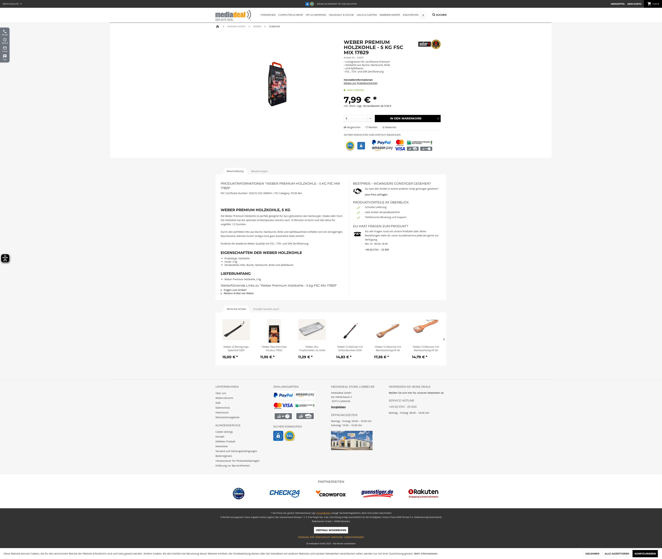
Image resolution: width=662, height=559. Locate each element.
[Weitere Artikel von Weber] (429, 44)
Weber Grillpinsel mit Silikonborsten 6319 (350, 348)
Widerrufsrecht (224, 398)
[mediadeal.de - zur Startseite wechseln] (233, 15)
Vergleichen (353, 127)
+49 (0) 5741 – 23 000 (377, 249)
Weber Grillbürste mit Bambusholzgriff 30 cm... (426, 348)
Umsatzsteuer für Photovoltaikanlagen (237, 460)
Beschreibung (235, 171)
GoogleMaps (338, 407)
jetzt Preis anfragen (376, 194)
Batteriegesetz (223, 456)
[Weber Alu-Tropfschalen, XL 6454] (312, 331)
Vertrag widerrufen (331, 530)
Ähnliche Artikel (236, 309)
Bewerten (390, 127)
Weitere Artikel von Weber (238, 293)
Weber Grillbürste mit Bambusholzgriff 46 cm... (388, 348)
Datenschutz (222, 407)
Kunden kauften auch (266, 309)
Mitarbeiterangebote (227, 417)
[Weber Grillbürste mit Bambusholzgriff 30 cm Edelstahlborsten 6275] (426, 331)
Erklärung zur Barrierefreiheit (232, 465)
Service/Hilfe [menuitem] (11, 4)
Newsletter (221, 446)
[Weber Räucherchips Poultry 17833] (274, 331)
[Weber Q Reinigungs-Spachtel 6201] (236, 331)
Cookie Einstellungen (354, 536)
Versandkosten (323, 513)
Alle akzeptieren (617, 553)
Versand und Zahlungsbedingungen (236, 451)
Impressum (222, 412)
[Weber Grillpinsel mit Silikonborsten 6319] (350, 331)
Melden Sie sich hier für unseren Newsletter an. (416, 392)
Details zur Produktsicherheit (360, 83)
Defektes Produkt (225, 441)
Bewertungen (259, 171)
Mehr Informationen (426, 553)
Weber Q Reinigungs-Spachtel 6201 (236, 348)
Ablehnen (592, 553)
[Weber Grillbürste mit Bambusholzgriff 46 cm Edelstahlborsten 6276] (388, 331)
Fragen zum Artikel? (235, 290)
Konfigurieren (645, 553)
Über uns (220, 393)
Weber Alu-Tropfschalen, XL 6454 (312, 348)
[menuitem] (618, 4)
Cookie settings (224, 431)
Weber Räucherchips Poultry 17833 (274, 348)
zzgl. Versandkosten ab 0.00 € (374, 105)
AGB (217, 402)
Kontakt (219, 436)
